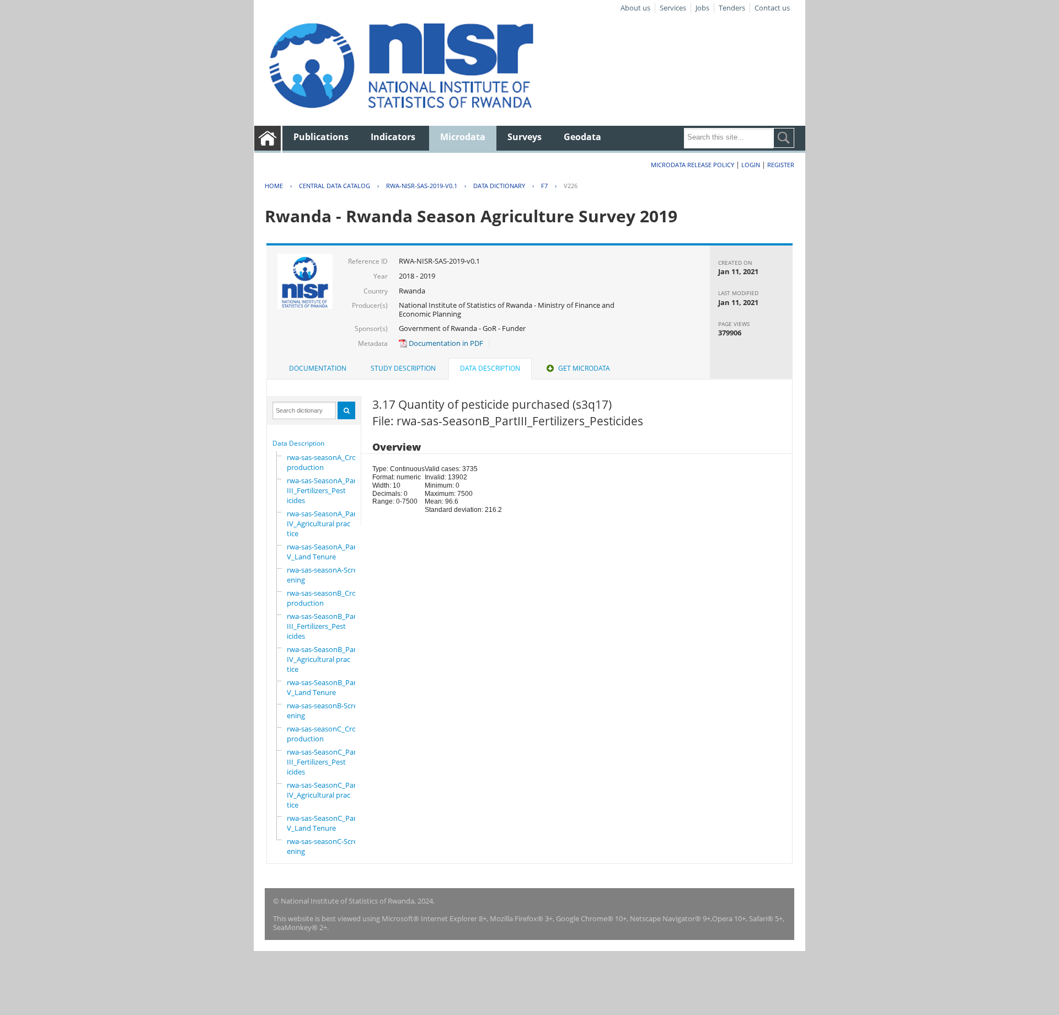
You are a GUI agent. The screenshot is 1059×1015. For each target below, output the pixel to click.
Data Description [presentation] (490, 368)
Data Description (298, 443)
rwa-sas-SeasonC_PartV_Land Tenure (323, 823)
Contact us (772, 8)
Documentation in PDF (445, 343)
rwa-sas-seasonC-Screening (322, 846)
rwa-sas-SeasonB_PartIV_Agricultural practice (323, 659)
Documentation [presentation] (317, 368)
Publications (321, 137)
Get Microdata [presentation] (584, 368)
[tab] (317, 368)
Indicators (393, 137)
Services (673, 8)
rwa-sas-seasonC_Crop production (324, 734)
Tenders (732, 8)
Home (274, 185)
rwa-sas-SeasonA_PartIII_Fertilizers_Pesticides (323, 490)
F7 (544, 185)
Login (750, 165)
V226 (570, 185)
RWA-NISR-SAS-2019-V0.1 (421, 185)
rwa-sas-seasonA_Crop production (324, 462)
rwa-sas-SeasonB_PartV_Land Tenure (323, 687)
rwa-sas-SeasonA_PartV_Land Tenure (323, 552)
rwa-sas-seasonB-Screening (322, 710)
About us (635, 8)
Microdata (462, 137)
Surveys (524, 137)
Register (780, 165)
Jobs (702, 8)
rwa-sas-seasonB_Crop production (324, 598)
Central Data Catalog (334, 185)
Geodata (582, 137)
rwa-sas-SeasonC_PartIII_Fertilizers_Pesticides (323, 762)
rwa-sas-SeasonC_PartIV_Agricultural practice (323, 795)
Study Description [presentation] (403, 368)
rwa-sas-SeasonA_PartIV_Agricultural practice (323, 523)
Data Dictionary (499, 185)
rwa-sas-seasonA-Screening (322, 575)
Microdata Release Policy (692, 165)
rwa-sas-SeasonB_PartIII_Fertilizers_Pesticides (323, 626)
